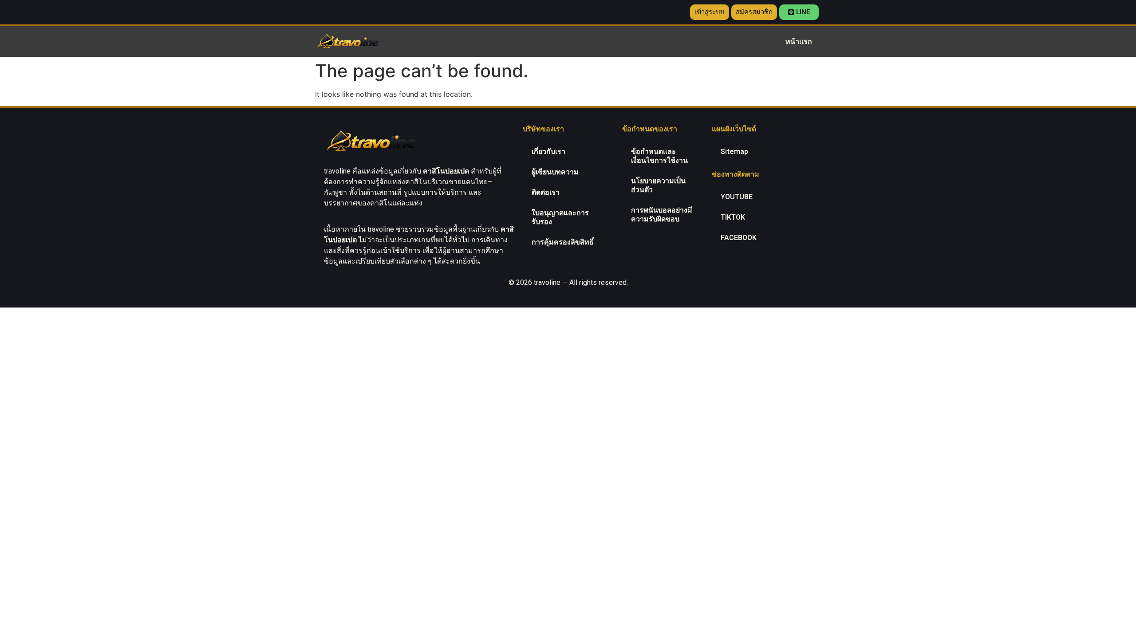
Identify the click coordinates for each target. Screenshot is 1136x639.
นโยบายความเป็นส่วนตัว (658, 185)
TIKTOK (733, 217)
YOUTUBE (737, 197)
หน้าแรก (798, 41)
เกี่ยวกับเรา (548, 151)
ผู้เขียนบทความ (555, 172)
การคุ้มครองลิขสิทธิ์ (563, 242)
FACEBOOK (739, 237)
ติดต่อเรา (546, 192)
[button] (709, 12)
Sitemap (734, 151)
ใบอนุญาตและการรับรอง (560, 217)
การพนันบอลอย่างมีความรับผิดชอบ (661, 214)
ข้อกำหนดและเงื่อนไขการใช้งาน (659, 156)
